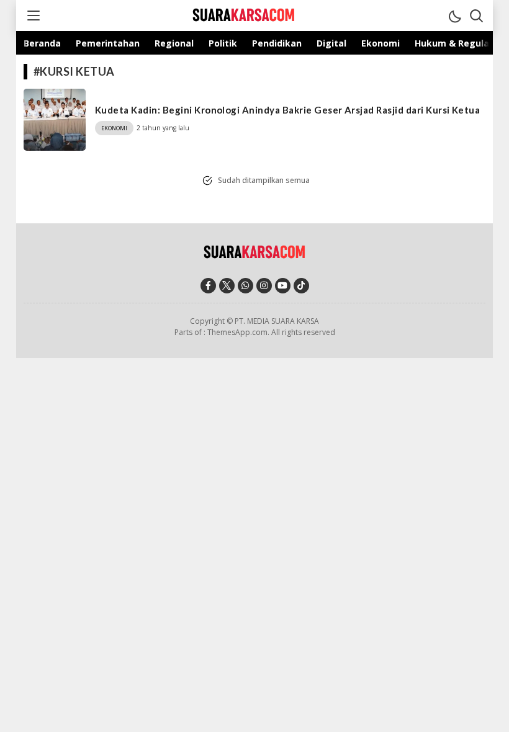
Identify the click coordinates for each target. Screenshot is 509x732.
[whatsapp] (245, 285)
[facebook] (208, 285)
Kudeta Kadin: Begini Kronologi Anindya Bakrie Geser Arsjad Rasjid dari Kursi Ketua (287, 109)
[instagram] (264, 285)
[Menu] (33, 15)
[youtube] (283, 285)
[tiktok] (301, 285)
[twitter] (227, 285)
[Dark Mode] (454, 15)
